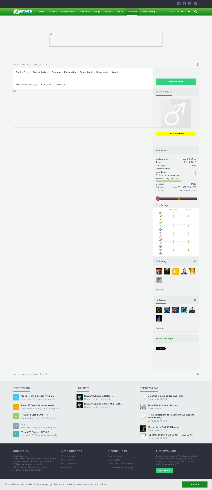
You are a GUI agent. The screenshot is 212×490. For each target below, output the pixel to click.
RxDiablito (26, 427)
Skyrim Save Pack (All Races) (163, 427)
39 (195, 300)
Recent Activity (41, 72)
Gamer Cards (86, 72)
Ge (16, 397)
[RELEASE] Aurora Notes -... (99, 396)
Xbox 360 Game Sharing (120, 467)
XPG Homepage (69, 456)
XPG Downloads (69, 463)
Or (16, 407)
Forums (53, 11)
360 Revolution (115, 456)
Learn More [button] (100, 484)
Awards (115, 72)
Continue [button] (194, 484)
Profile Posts (22, 72)
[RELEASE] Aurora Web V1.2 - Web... (103, 403)
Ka (16, 416)
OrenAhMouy (27, 408)
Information (70, 72)
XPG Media (66, 467)
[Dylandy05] (159, 271)
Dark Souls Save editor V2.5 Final (165, 396)
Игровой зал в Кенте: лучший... (38, 396)
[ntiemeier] (192, 271)
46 (195, 261)
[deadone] (184, 310)
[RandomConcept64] (159, 310)
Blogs (97, 11)
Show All (160, 289)
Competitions (67, 11)
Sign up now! (176, 81)
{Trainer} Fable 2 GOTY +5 (34, 415)
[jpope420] (167, 271)
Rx (16, 426)
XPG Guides (114, 460)
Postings (56, 72)
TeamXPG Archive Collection (163, 405)
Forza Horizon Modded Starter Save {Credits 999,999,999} (171, 416)
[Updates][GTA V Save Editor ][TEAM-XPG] (170, 435)
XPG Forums (67, 460)
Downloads (102, 72)
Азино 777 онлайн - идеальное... (38, 405)
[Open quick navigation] (198, 64)
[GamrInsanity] (159, 280)
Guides (119, 11)
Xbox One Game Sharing (120, 463)
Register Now (164, 470)
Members (132, 11)
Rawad (87, 399)
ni (176, 272)
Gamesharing (148, 11)
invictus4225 (27, 435)
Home (41, 11)
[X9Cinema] (167, 310)
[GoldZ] (175, 310)
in (16, 434)
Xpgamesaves (20, 456)
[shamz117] (159, 318)
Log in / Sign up (180, 11)
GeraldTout (26, 399)
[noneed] (192, 310)
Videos (107, 11)
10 (195, 172)
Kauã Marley (27, 418)
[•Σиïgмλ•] (184, 271)
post (23, 424)
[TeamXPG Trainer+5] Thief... (36, 432)
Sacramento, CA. (187, 190)
